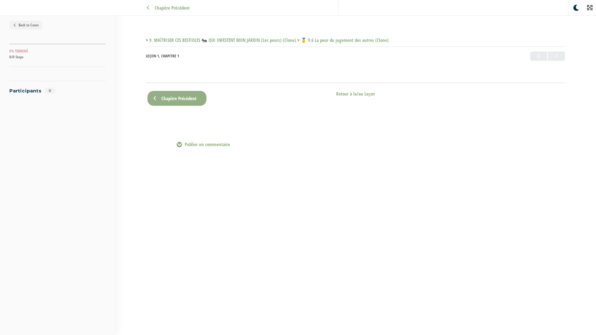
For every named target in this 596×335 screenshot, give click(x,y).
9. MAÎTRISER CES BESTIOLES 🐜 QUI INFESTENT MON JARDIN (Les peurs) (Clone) (222, 40)
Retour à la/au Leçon (355, 94)
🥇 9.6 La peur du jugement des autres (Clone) (345, 40)
